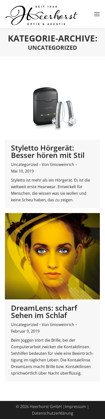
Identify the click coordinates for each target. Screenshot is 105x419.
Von (58, 164)
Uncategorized (24, 164)
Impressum (75, 406)
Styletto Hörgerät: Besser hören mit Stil (47, 151)
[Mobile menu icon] (97, 14)
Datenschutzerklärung (52, 413)
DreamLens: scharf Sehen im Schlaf (44, 311)
